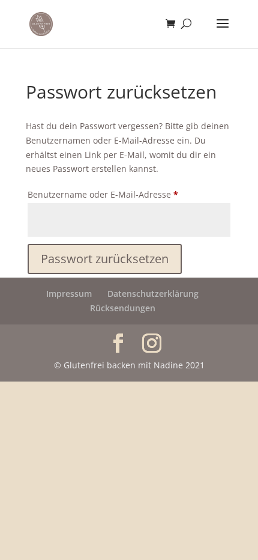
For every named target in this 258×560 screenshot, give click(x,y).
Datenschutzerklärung (153, 293)
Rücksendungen (122, 308)
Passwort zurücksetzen (105, 259)
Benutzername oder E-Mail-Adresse (127, 194)
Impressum (69, 293)
